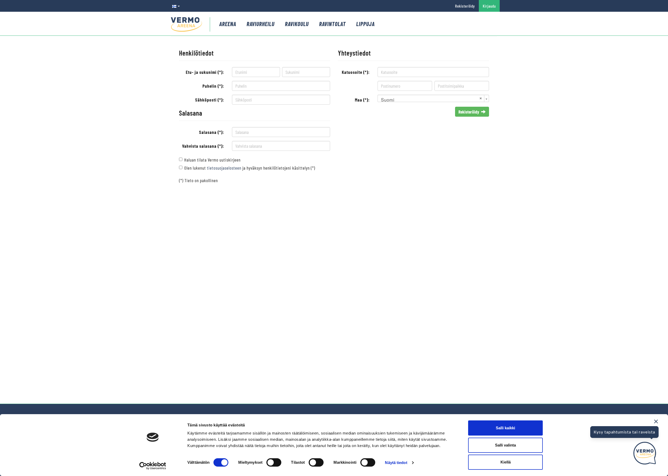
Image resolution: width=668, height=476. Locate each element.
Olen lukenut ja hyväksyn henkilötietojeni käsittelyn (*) (249, 167)
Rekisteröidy (465, 6)
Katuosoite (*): (356, 72)
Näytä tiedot (396, 462)
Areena (227, 23)
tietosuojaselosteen (224, 167)
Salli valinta (505, 445)
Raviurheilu (261, 23)
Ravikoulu (297, 23)
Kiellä (505, 462)
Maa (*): (362, 99)
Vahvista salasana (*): (203, 145)
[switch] (273, 462)
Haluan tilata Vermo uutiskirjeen (212, 159)
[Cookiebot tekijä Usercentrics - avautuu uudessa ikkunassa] (153, 466)
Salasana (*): (211, 132)
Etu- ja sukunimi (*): (205, 72)
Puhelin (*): (213, 85)
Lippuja (365, 23)
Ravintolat (332, 23)
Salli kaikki (505, 428)
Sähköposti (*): (209, 99)
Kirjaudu (489, 6)
